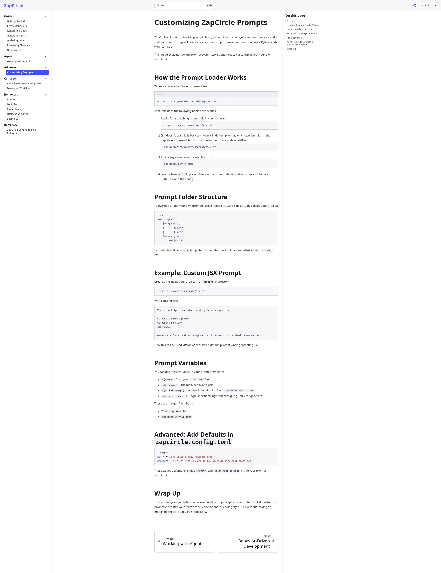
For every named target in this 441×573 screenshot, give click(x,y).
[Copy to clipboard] (274, 101)
